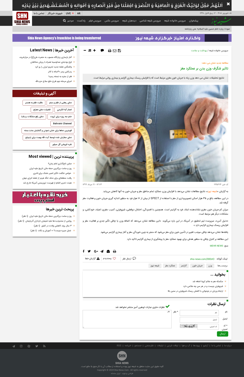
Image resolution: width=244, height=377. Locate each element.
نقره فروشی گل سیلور (62, 144)
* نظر (175, 312)
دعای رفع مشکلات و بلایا (32, 116)
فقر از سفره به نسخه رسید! (60, 76)
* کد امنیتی (224, 327)
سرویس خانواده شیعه (175, 21)
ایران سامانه (115, 373)
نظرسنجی (149, 346)
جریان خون (197, 266)
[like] (111, 259)
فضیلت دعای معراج (41, 110)
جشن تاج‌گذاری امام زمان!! (59, 164)
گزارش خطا (90, 259)
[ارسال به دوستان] (114, 50)
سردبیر (70, 21)
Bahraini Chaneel (62, 123)
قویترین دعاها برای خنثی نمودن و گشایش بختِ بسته (48, 130)
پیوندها (196, 346)
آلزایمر (184, 266)
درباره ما (228, 346)
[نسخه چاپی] (109, 50)
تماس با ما (39, 13)
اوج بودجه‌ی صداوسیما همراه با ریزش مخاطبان (51, 62)
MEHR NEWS (216, 246)
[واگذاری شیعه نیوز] (122, 37)
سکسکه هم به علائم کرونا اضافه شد (208, 281)
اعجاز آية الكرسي (64, 110)
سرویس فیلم (95, 21)
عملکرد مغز (170, 266)
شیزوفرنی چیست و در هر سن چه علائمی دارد (203, 286)
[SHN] (22, 18)
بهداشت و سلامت (199, 51)
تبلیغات (160, 346)
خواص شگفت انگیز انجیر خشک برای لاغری (52, 173)
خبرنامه (128, 346)
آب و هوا (186, 346)
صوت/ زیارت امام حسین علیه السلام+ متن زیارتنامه (207, 29)
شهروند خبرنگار (55, 13)
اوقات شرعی (172, 346)
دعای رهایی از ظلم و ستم (60, 103)
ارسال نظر (127, 259)
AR (78, 13)
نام (226, 312)
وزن (210, 266)
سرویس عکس (112, 21)
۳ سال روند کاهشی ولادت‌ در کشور (53, 226)
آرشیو (205, 346)
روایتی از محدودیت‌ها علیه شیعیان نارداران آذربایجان (45, 221)
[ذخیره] (119, 50)
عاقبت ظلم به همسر (34, 103)
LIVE (68, 13)
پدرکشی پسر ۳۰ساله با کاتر (60, 72)
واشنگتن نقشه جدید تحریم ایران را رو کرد (53, 67)
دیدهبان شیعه (129, 21)
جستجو (137, 346)
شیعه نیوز (212, 191)
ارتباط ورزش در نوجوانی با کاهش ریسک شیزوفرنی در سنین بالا (195, 291)
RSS (119, 346)
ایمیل (225, 319)
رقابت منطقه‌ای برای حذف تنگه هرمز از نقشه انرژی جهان (47, 178)
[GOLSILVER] (44, 197)
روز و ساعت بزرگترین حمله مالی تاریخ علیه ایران (50, 168)
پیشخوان (193, 21)
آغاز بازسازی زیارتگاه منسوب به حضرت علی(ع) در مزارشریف (45, 57)
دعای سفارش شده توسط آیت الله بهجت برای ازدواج (48, 137)
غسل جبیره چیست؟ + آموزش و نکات (51, 230)
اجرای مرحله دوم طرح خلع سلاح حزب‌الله (53, 81)
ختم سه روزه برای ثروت (61, 116)
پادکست (81, 21)
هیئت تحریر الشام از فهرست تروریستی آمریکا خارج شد (47, 183)
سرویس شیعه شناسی (150, 21)
